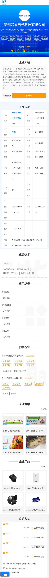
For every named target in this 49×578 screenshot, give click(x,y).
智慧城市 (4, 36)
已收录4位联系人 (32, 51)
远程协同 (39, 384)
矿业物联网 (6, 305)
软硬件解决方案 (27, 273)
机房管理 (6, 388)
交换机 (14, 394)
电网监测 (30, 365)
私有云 (28, 384)
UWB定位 (7, 263)
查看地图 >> (27, 245)
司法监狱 (19, 36)
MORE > (44, 409)
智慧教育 (36, 36)
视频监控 (18, 361)
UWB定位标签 (8, 269)
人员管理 (28, 41)
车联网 (12, 36)
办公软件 (16, 384)
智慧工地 (5, 331)
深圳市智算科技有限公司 (12, 378)
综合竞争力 (7, 96)
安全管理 (6, 365)
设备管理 (30, 361)
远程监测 (12, 41)
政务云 (5, 384)
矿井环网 (20, 41)
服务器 (5, 394)
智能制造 (5, 292)
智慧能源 (28, 36)
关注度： (22, 47)
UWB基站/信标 (23, 269)
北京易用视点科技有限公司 (13, 356)
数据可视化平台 (20, 371)
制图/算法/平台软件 (10, 273)
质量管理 (18, 365)
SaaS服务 (7, 371)
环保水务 (45, 36)
